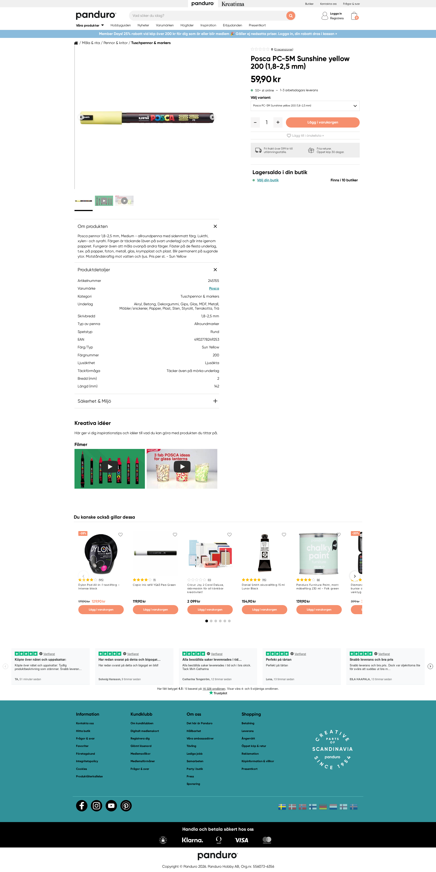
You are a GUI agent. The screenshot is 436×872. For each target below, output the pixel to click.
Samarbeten (195, 761)
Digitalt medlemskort (145, 731)
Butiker (309, 3)
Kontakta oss (328, 3)
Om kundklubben (142, 723)
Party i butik (195, 769)
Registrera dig (140, 738)
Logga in (336, 13)
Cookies (81, 769)
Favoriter (82, 746)
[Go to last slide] (81, 117)
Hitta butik (83, 731)
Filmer (80, 444)
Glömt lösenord (141, 746)
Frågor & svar (351, 3)
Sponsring (193, 784)
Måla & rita (91, 43)
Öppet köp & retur (254, 746)
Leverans (248, 731)
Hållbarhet (194, 731)
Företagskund (85, 753)
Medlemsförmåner (143, 761)
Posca (214, 288)
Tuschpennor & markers (151, 43)
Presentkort (250, 769)
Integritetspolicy (87, 761)
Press (190, 776)
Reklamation (250, 753)
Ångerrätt (248, 738)
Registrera (337, 18)
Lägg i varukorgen (322, 122)
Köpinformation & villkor (258, 761)
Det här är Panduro (200, 723)
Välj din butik (268, 180)
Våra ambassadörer (200, 738)
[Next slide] (213, 117)
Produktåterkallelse (89, 776)
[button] (90, 25)
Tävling (191, 746)
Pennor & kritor (116, 43)
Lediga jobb (195, 753)
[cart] (354, 16)
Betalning (248, 723)
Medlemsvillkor (141, 753)
